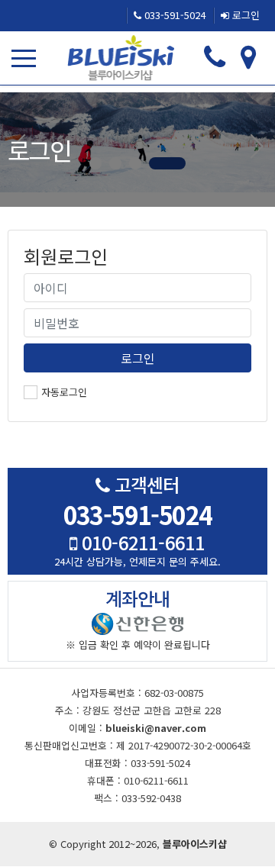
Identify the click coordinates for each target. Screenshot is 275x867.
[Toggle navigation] (26, 58)
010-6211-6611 (141, 542)
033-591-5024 (173, 15)
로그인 (244, 15)
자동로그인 (64, 392)
